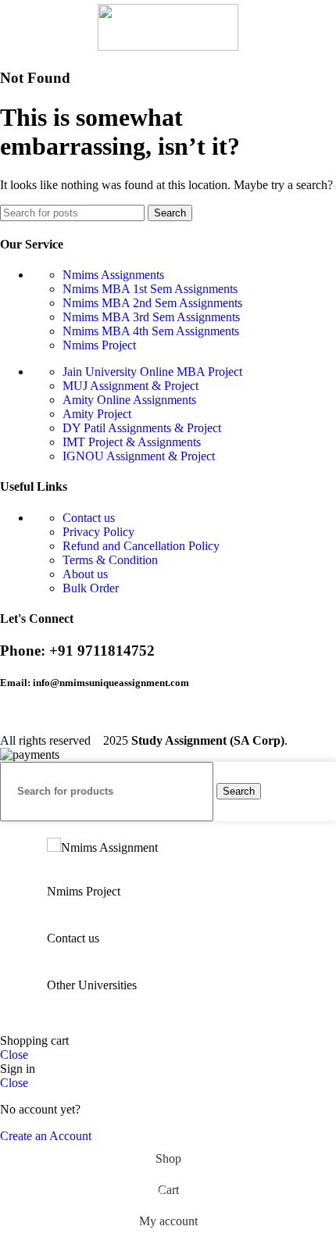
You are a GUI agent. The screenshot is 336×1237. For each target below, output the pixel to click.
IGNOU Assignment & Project (139, 456)
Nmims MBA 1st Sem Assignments (150, 288)
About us (85, 574)
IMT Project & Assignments (132, 442)
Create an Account (45, 1135)
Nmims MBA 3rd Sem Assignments (151, 317)
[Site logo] (168, 46)
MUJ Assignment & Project (130, 385)
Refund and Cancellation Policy (141, 545)
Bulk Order (91, 588)
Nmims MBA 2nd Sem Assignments (152, 302)
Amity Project (97, 413)
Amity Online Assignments (129, 399)
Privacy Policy (98, 531)
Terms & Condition (110, 560)
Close (14, 1054)
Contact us (89, 517)
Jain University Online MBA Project (152, 371)
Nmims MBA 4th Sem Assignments (151, 331)
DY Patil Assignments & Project (142, 427)
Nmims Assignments (113, 274)
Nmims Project (99, 345)
